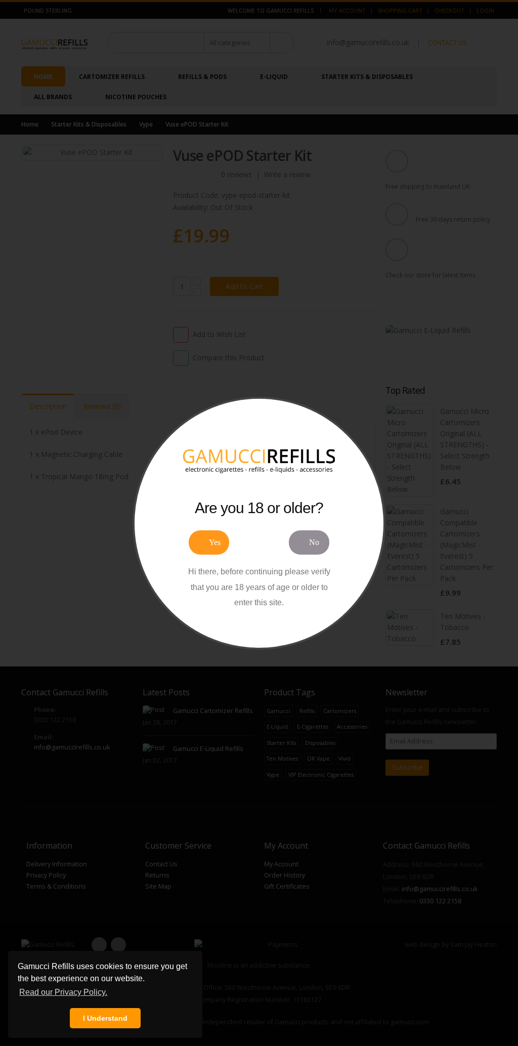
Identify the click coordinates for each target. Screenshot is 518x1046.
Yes (215, 542)
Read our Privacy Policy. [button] (63, 992)
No (314, 542)
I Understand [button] (105, 1018)
